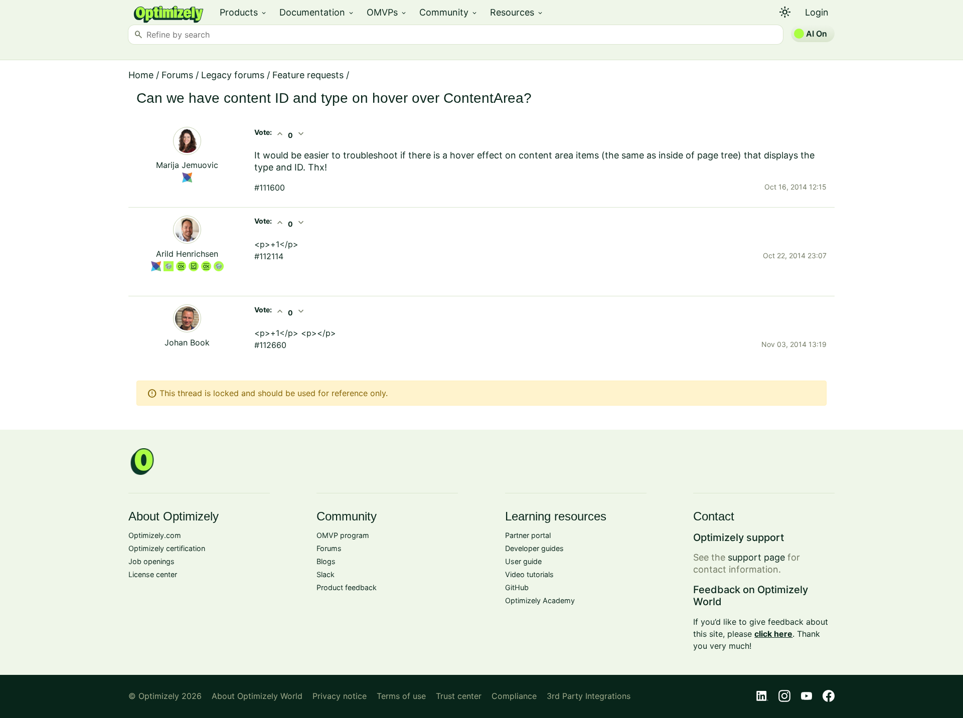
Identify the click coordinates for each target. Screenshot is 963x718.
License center (152, 574)
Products (243, 12)
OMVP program (342, 535)
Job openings (151, 561)
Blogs (326, 561)
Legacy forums (232, 75)
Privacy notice (339, 696)
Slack (325, 574)
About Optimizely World (257, 696)
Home (140, 75)
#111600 (269, 188)
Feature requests (308, 75)
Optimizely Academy (540, 600)
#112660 (270, 345)
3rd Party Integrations (588, 696)
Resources (517, 12)
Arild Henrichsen (187, 254)
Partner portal (528, 535)
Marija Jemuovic (187, 165)
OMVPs (387, 12)
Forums (177, 75)
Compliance (514, 696)
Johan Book (187, 342)
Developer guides (534, 548)
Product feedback (346, 587)
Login (817, 12)
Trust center (459, 696)
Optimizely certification (166, 548)
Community (448, 12)
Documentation (317, 12)
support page (756, 557)
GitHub (517, 587)
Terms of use (401, 696)
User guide (523, 561)
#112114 (268, 256)
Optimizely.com (154, 535)
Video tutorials (529, 574)
